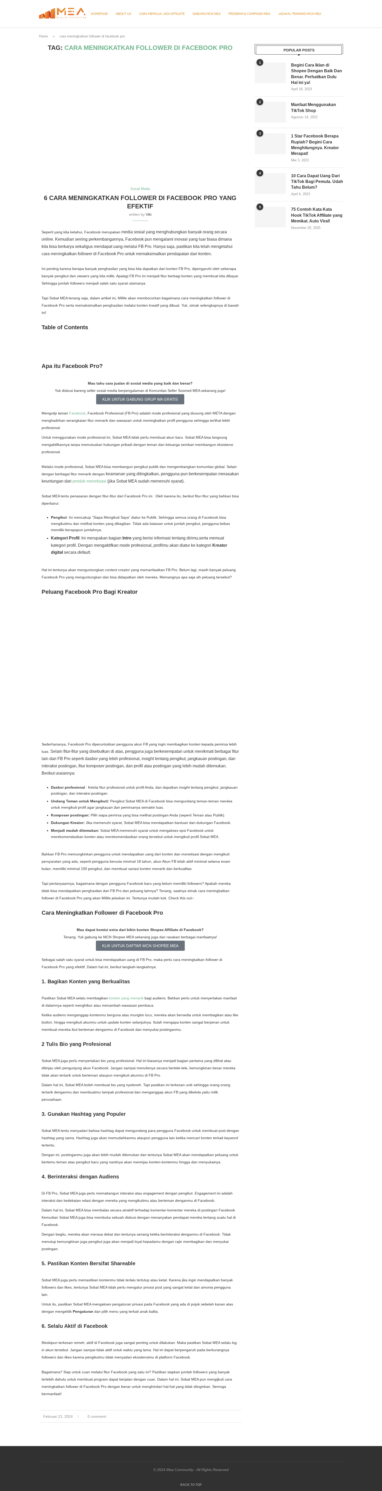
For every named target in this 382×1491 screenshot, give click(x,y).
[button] (140, 339)
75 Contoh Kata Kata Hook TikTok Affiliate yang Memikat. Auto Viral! (317, 215)
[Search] (340, 14)
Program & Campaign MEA (249, 14)
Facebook (77, 413)
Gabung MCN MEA (207, 14)
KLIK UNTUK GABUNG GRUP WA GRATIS (140, 399)
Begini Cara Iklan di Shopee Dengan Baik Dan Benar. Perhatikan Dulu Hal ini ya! (316, 74)
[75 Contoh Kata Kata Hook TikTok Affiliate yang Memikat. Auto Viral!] (270, 217)
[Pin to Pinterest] (234, 1416)
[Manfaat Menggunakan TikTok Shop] (270, 112)
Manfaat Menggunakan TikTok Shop (313, 107)
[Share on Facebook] (223, 1416)
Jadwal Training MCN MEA (299, 14)
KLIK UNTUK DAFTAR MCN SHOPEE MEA (140, 946)
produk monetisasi (89, 481)
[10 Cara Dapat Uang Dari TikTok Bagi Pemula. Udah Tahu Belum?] (270, 183)
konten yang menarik (126, 998)
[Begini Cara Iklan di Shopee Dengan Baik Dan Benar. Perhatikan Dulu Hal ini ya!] (270, 72)
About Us (123, 14)
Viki (149, 214)
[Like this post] (217, 1416)
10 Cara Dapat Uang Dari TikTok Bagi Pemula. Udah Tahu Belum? (317, 182)
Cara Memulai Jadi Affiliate (162, 14)
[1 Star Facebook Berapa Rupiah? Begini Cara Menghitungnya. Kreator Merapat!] (270, 143)
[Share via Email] (240, 1416)
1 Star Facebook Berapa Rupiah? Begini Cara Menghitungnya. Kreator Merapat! (315, 145)
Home (43, 36)
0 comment (97, 1416)
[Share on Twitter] (229, 1416)
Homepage (99, 14)
